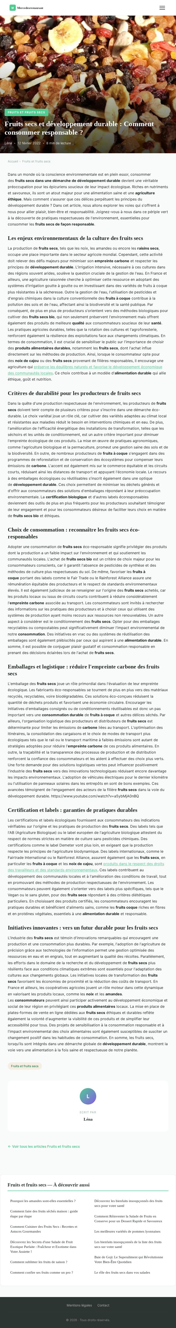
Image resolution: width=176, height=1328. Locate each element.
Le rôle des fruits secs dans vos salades (122, 1272)
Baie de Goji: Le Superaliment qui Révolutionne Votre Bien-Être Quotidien (128, 1259)
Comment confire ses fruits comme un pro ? (41, 1272)
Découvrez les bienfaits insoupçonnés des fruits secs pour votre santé (128, 1203)
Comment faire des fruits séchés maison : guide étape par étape (44, 1213)
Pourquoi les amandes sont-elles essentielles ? (43, 1201)
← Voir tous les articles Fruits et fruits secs (44, 1146)
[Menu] (162, 7)
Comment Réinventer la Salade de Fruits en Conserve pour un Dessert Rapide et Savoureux (128, 1218)
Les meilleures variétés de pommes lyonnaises (127, 1231)
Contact (103, 1305)
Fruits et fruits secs (26, 112)
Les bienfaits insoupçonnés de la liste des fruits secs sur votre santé (128, 1244)
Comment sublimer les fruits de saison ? (38, 1262)
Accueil (13, 161)
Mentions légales (79, 1305)
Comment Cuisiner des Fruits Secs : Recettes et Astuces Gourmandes (43, 1229)
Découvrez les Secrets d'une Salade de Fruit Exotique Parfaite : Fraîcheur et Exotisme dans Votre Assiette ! (43, 1247)
